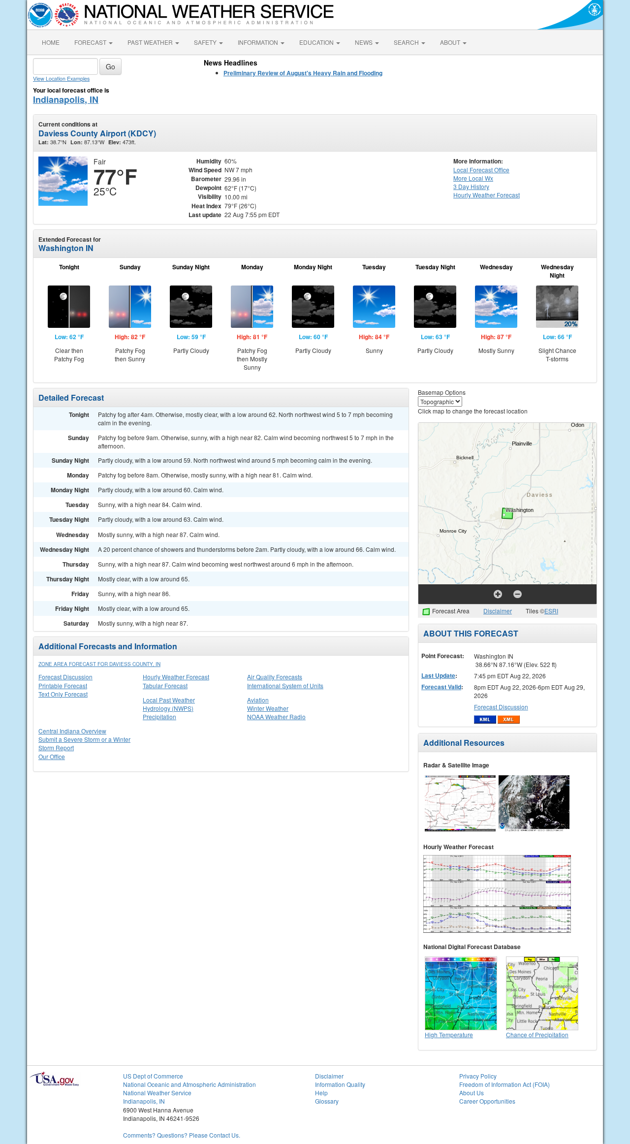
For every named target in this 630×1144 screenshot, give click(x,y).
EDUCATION (317, 42)
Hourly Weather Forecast (176, 676)
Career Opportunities (487, 1101)
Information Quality (340, 1084)
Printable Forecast (62, 685)
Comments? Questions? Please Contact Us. (181, 1135)
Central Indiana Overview (72, 731)
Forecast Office (481, 169)
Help (321, 1092)
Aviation (258, 700)
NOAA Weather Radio (276, 716)
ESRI (551, 610)
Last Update (438, 675)
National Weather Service (157, 1092)
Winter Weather (267, 708)
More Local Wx (473, 178)
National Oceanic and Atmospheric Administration (189, 1084)
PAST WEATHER (150, 42)
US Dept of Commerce (153, 1076)
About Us (471, 1092)
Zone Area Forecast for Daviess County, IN (99, 664)
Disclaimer (497, 610)
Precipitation (159, 716)
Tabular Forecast (165, 685)
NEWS (364, 42)
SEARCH (407, 42)
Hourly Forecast (486, 195)
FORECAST (91, 42)
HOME (51, 42)
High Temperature (449, 1034)
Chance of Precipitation (537, 1034)
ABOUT (451, 42)
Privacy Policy (478, 1076)
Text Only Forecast (63, 694)
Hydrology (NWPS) (168, 708)
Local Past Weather (169, 700)
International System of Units (285, 685)
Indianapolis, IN (65, 99)
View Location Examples (61, 78)
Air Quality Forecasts (274, 676)
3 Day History (471, 186)
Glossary (327, 1101)
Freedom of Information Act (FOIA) (504, 1084)
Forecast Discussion (65, 676)
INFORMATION (259, 42)
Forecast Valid (441, 686)
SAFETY (206, 42)
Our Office (51, 756)
